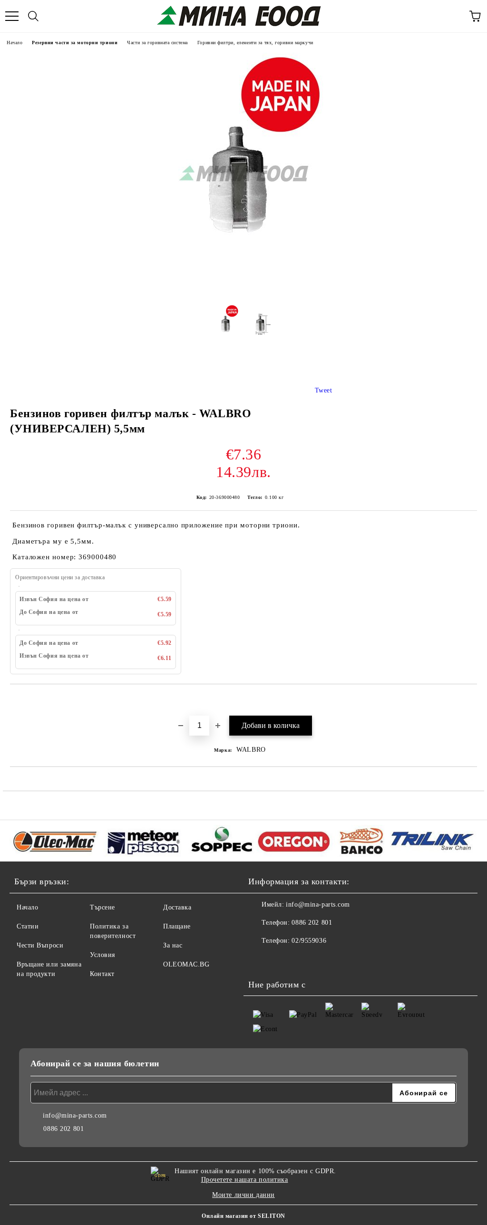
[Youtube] (281, 959)
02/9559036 (309, 940)
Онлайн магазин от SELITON (243, 1216)
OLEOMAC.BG (186, 964)
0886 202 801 (312, 922)
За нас (172, 945)
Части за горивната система (157, 42)
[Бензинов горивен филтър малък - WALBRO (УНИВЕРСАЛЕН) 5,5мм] (243, 292)
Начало (14, 42)
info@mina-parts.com (318, 904)
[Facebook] (260, 959)
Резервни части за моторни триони (74, 42)
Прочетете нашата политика (244, 1179)
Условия (102, 954)
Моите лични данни (243, 1194)
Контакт (102, 973)
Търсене (102, 907)
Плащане (177, 926)
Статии (28, 926)
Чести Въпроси (40, 945)
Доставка (177, 907)
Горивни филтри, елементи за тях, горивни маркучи (255, 42)
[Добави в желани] (470, 700)
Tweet (323, 390)
